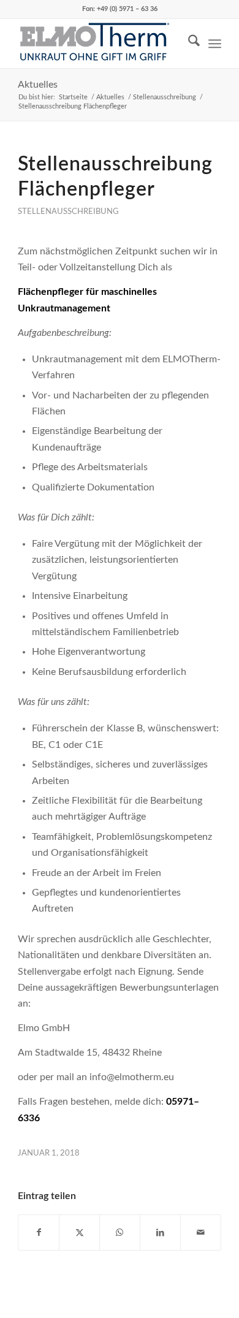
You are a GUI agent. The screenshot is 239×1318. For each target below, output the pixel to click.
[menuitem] (188, 43)
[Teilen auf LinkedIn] (160, 1232)
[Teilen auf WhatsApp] (120, 1232)
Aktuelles (38, 85)
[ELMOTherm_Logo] (99, 43)
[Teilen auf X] (79, 1232)
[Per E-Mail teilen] (201, 1232)
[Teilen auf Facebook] (38, 1232)
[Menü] (214, 43)
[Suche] (188, 43)
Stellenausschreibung (68, 211)
